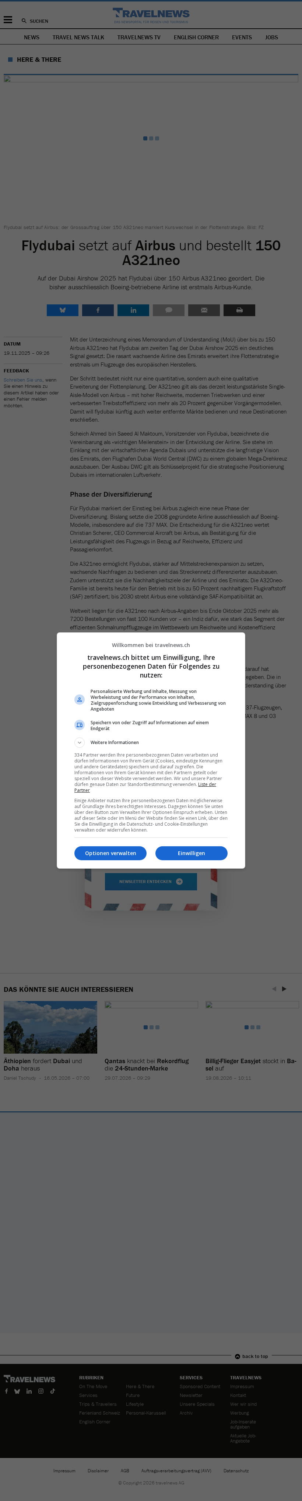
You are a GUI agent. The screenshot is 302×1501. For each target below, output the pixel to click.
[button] (151, 742)
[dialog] (151, 750)
